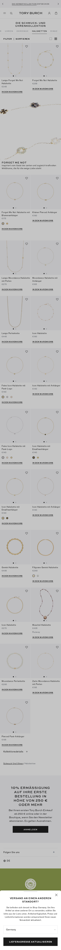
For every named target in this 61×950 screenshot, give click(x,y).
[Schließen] (56, 895)
